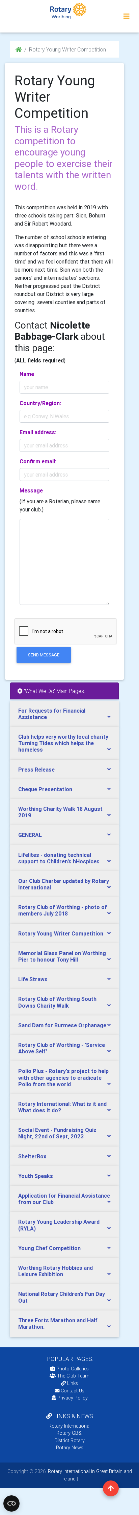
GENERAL (30, 835)
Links (72, 1383)
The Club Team (73, 1376)
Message (31, 490)
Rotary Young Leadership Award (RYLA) (59, 1225)
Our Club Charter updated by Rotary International (63, 884)
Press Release (36, 769)
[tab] (64, 714)
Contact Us (71, 1391)
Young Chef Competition (49, 1248)
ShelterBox (32, 1156)
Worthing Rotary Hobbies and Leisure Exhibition (55, 1271)
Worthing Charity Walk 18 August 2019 (60, 812)
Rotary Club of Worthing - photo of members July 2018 (62, 910)
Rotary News (69, 1448)
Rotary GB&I (69, 1433)
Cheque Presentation (45, 789)
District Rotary (70, 1440)
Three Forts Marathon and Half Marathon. (58, 1323)
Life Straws (33, 979)
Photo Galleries (72, 1369)
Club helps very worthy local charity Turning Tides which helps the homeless (63, 743)
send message (43, 655)
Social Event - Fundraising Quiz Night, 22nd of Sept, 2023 (57, 1133)
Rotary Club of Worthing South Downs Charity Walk (57, 1002)
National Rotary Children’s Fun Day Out (61, 1297)
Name (27, 374)
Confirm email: (38, 461)
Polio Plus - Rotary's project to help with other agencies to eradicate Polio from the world (63, 1077)
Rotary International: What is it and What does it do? (62, 1107)
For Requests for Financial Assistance (51, 713)
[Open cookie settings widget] (11, 1503)
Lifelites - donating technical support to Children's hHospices (59, 858)
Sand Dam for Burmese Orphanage (62, 1025)
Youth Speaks (35, 1176)
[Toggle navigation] (126, 16)
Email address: (38, 432)
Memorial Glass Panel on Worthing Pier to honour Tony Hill (62, 956)
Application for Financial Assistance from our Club (64, 1198)
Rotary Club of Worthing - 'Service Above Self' (61, 1048)
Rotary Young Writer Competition (60, 933)
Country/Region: (40, 403)
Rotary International (69, 1426)
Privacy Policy (72, 1398)
